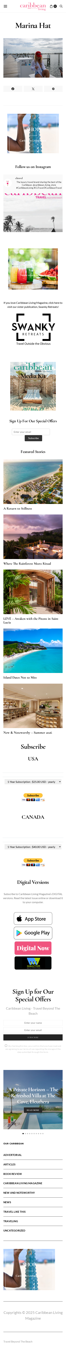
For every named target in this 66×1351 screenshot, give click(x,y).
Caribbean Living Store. (33, 140)
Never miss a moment (33, 275)
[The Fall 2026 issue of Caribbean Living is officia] (33, 223)
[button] (23, 1134)
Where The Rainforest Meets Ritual (27, 564)
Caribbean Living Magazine (22, 1183)
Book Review (12, 1173)
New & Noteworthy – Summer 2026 (27, 733)
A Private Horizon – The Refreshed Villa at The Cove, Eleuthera (33, 1095)
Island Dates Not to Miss (20, 678)
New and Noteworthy (19, 1192)
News (7, 1202)
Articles (9, 1164)
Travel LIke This (14, 1211)
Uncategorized (14, 1230)
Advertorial (12, 1154)
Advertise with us (33, 398)
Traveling (10, 1221)
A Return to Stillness (17, 508)
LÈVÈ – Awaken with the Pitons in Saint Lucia (30, 621)
